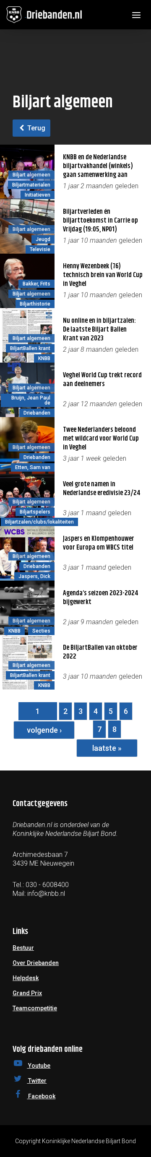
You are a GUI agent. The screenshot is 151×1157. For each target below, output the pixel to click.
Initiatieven (37, 195)
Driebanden (36, 413)
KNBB (44, 358)
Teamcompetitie (35, 1008)
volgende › (44, 730)
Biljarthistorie (35, 304)
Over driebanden (36, 963)
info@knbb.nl (46, 894)
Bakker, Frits (36, 284)
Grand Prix (27, 993)
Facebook (41, 1096)
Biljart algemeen (31, 175)
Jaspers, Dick (34, 576)
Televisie (40, 249)
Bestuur (23, 947)
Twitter (37, 1080)
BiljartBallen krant (30, 348)
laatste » (107, 748)
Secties (41, 631)
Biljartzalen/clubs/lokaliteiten (39, 522)
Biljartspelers (35, 512)
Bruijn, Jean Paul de (30, 400)
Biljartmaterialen (31, 185)
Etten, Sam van (32, 467)
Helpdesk (26, 978)
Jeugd (43, 239)
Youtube (38, 1065)
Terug (35, 128)
